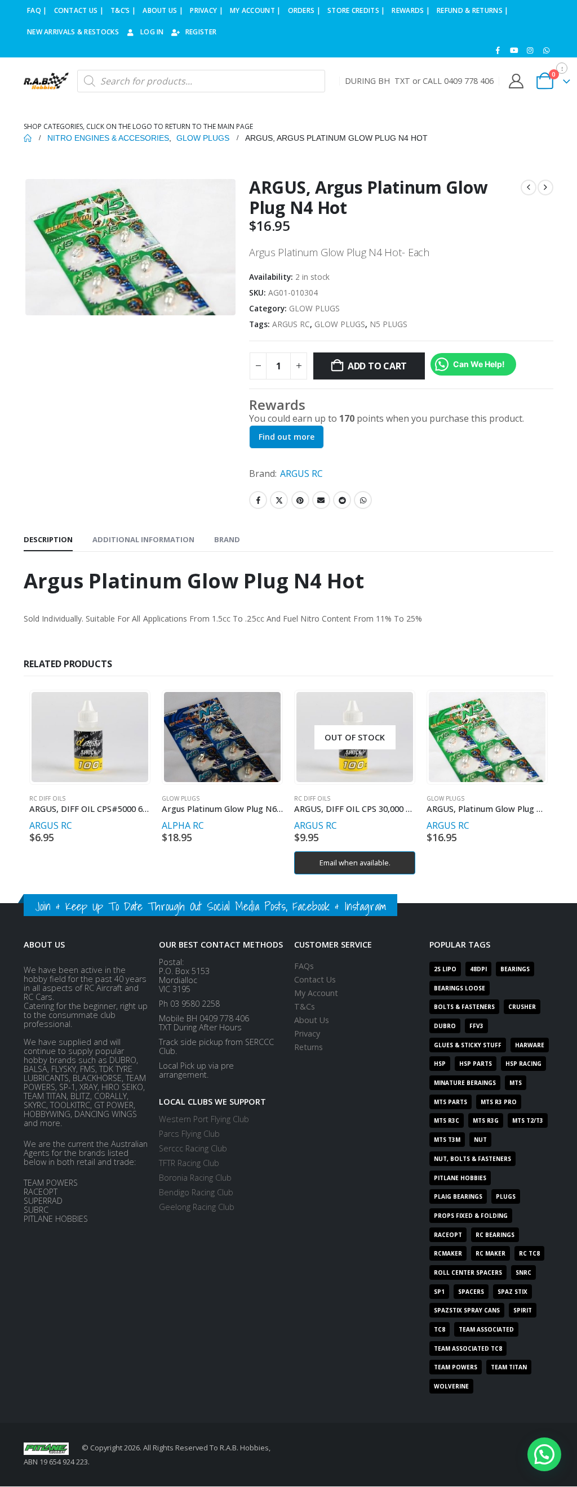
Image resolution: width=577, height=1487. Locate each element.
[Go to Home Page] (28, 137)
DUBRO (445, 1026)
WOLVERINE (451, 1386)
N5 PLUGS (388, 324)
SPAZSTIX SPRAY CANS (467, 1310)
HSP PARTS (475, 1064)
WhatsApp (363, 500)
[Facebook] (498, 50)
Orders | (304, 10)
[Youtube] (514, 50)
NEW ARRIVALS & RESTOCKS (73, 32)
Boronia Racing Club (195, 1177)
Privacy (307, 1033)
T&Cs (304, 1006)
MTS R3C (446, 1120)
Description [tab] (48, 539)
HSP (440, 1064)
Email (321, 500)
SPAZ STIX (512, 1292)
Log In (152, 32)
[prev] (528, 187)
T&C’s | (123, 10)
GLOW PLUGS (314, 308)
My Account (316, 993)
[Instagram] (530, 50)
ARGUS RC (291, 324)
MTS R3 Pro (499, 1102)
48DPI (478, 969)
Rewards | (411, 10)
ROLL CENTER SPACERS (468, 1272)
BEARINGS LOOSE (459, 988)
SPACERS (471, 1292)
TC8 (439, 1329)
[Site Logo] (46, 81)
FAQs (304, 966)
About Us (311, 1020)
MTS (515, 1083)
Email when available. (354, 863)
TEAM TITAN (509, 1367)
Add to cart (377, 366)
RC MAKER (490, 1253)
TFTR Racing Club (189, 1163)
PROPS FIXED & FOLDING (471, 1216)
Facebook (258, 500)
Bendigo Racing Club (196, 1192)
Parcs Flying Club (189, 1133)
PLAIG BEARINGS (458, 1196)
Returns (308, 1047)
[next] (545, 187)
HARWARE (529, 1045)
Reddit (342, 500)
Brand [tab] (227, 539)
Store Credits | (356, 10)
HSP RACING (523, 1064)
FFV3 (476, 1026)
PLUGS (506, 1196)
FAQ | (37, 10)
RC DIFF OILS (47, 798)
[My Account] (516, 81)
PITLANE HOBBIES (460, 1178)
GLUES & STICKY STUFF (467, 1045)
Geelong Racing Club (196, 1207)
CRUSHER (522, 1007)
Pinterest (300, 500)
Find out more (286, 436)
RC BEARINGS (495, 1235)
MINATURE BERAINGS (465, 1083)
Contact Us (315, 979)
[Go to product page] (90, 737)
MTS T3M (447, 1140)
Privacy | (206, 10)
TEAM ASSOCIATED (486, 1329)
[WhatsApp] (546, 50)
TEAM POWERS (455, 1367)
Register (200, 32)
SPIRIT (522, 1310)
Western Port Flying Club (204, 1119)
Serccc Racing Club (193, 1148)
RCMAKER (448, 1253)
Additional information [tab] (143, 539)
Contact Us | (79, 10)
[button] (544, 1454)
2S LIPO (445, 969)
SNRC (523, 1272)
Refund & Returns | (472, 10)
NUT (480, 1140)
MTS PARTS (450, 1102)
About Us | (163, 10)
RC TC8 (529, 1253)
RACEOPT (448, 1235)
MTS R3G (486, 1120)
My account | (255, 10)
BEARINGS (515, 969)
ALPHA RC (183, 825)
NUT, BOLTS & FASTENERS (472, 1159)
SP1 (439, 1292)
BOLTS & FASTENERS (464, 1007)
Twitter (279, 500)
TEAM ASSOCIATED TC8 (468, 1348)
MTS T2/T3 (527, 1120)
